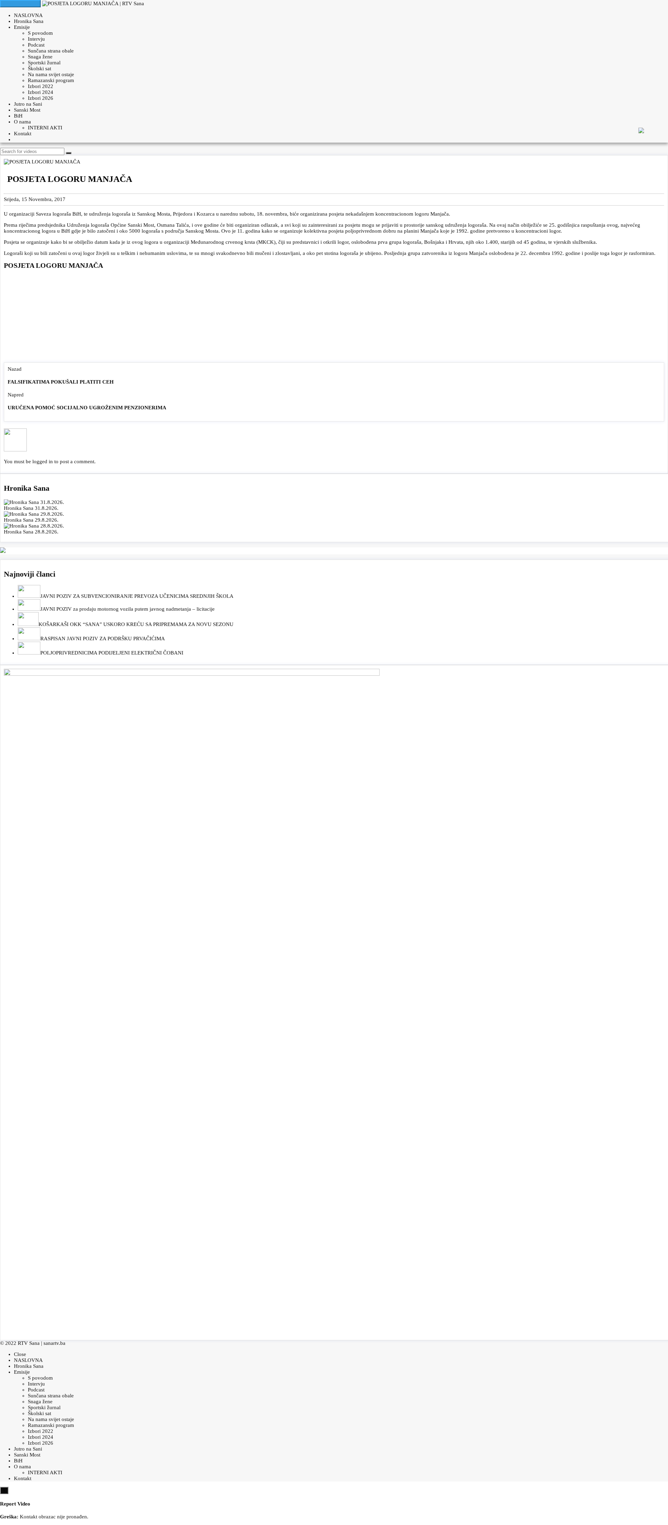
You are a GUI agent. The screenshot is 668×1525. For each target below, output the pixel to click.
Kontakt (22, 133)
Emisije (22, 27)
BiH (18, 116)
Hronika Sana (28, 21)
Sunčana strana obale (51, 51)
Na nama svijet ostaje (51, 74)
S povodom (40, 33)
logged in (42, 461)
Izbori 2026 (40, 98)
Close (20, 1354)
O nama (22, 122)
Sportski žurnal (44, 62)
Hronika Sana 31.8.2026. (31, 508)
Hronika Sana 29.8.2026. (31, 520)
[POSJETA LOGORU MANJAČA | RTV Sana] (93, 3)
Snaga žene (40, 56)
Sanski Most (27, 110)
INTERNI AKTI (45, 127)
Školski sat (39, 68)
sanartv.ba (54, 1343)
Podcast (36, 45)
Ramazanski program (51, 80)
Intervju (36, 39)
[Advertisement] (334, 317)
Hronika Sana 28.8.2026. (31, 532)
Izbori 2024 (40, 92)
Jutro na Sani (28, 104)
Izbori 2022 (40, 86)
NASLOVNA (28, 15)
